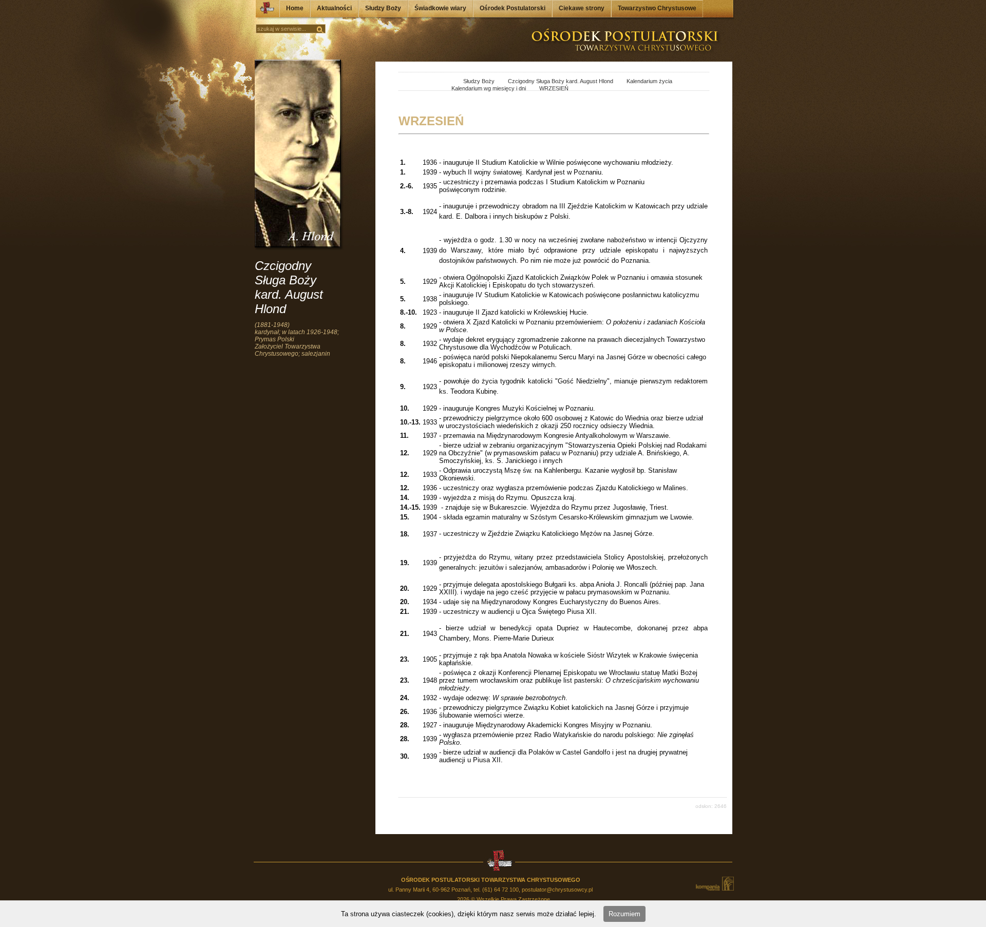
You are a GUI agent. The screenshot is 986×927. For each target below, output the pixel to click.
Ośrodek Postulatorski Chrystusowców (264, 10)
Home (295, 8)
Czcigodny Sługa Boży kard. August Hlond (554, 81)
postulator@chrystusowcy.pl (557, 889)
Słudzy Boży (383, 8)
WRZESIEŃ (547, 88)
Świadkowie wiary (440, 8)
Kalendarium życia (643, 81)
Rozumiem (624, 914)
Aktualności (334, 8)
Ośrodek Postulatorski (512, 8)
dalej (419, 82)
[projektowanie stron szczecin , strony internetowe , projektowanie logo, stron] (714, 883)
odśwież (430, 82)
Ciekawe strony (581, 8)
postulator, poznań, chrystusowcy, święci (444, 82)
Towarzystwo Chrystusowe (657, 8)
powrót (408, 82)
